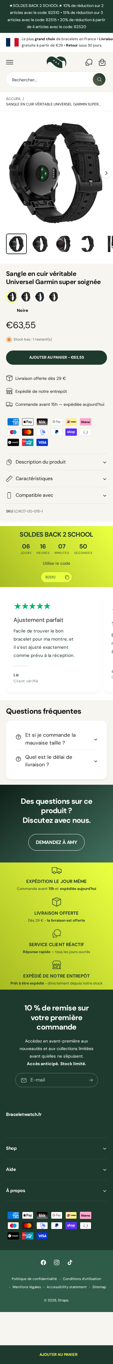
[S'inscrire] (91, 1080)
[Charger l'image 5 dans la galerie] (40, 244)
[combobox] (56, 79)
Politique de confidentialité (34, 1279)
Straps (63, 1300)
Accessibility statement (66, 1287)
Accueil (13, 98)
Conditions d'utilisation (82, 1279)
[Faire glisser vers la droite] (106, 173)
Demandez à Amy (56, 842)
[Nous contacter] (89, 62)
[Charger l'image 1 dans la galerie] (16, 244)
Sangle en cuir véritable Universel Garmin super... (53, 104)
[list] (56, 42)
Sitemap (99, 1287)
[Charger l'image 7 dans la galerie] (87, 244)
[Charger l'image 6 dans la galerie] (63, 244)
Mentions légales (27, 1287)
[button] (9, 62)
